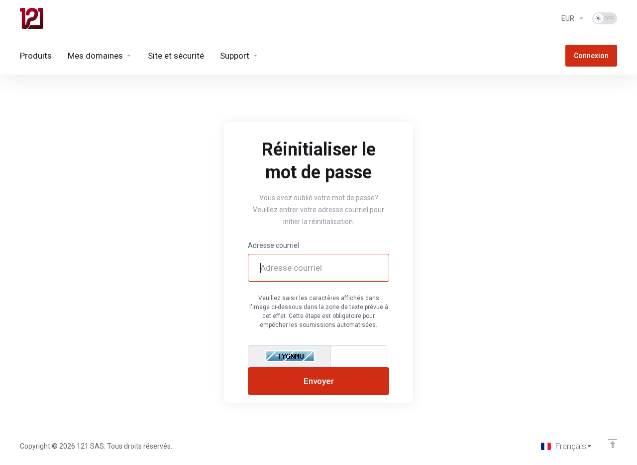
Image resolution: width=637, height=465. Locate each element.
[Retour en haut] (612, 443)
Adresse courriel (273, 245)
